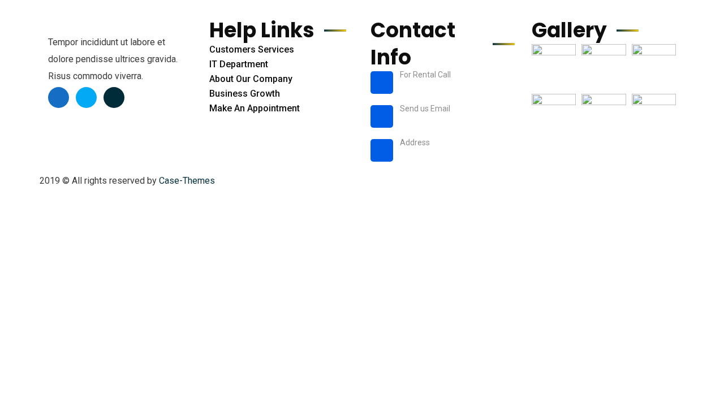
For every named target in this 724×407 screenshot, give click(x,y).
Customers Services (251, 49)
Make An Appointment (254, 108)
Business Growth (244, 93)
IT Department (238, 64)
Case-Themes (187, 180)
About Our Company (250, 78)
